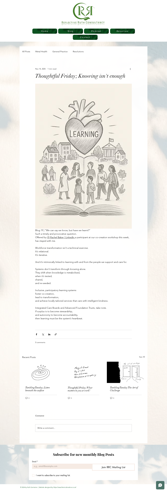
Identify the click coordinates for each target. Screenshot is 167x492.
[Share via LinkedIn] (49, 334)
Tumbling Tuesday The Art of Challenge (124, 389)
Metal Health (41, 51)
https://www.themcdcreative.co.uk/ (64, 487)
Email (35, 461)
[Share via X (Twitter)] (43, 334)
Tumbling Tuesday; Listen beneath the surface (37, 389)
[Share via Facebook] (36, 334)
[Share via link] (55, 334)
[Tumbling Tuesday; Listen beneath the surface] (41, 372)
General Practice (60, 51)
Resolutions (78, 51)
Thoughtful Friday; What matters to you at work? (80, 389)
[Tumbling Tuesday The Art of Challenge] (126, 372)
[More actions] (130, 68)
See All (142, 357)
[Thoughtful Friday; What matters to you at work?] (84, 372)
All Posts (26, 51)
